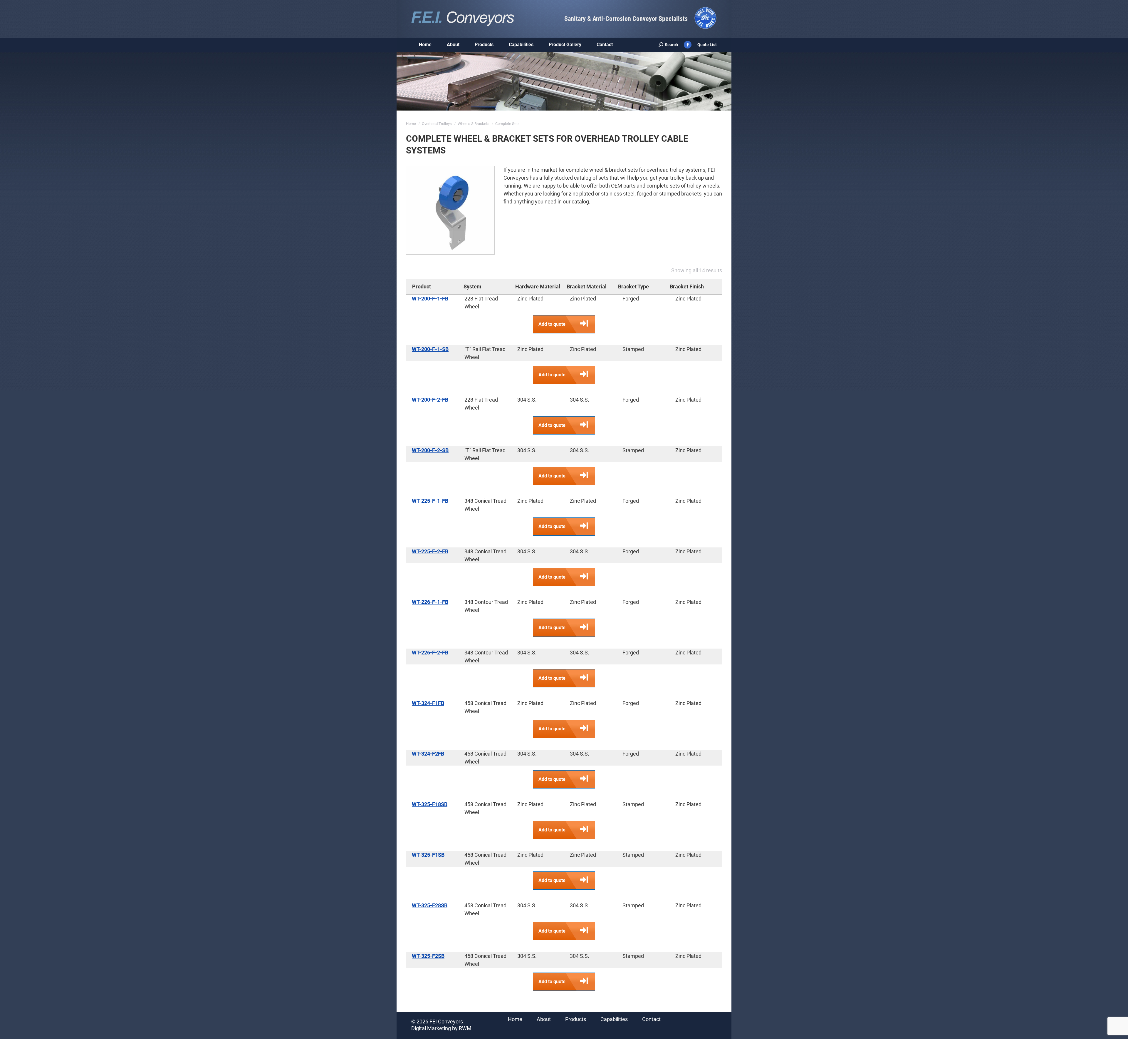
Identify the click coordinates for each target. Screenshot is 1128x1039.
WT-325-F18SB (429, 804)
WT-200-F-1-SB (430, 349)
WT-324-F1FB (428, 703)
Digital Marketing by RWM (441, 1028)
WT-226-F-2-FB (430, 652)
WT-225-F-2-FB (430, 551)
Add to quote (551, 324)
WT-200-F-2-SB (430, 450)
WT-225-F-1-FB (430, 501)
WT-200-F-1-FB (430, 298)
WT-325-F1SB (428, 855)
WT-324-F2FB (428, 754)
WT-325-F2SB (428, 956)
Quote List (707, 44)
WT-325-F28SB (429, 905)
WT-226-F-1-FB (430, 602)
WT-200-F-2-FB (430, 400)
